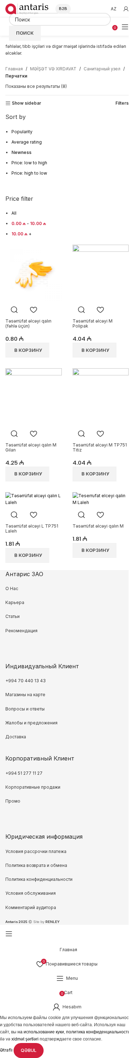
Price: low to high (29, 162)
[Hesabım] (126, 9)
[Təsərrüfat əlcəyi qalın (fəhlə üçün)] (33, 272)
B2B (63, 8)
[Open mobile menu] (125, 27)
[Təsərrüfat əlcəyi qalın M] (101, 498)
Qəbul (28, 1050)
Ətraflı (7, 1050)
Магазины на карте (25, 694)
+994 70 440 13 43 (25, 680)
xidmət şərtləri (25, 1039)
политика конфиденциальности (98, 1031)
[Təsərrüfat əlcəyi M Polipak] (101, 272)
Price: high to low (29, 173)
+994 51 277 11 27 (24, 773)
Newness (21, 152)
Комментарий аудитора (30, 907)
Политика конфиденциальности (39, 879)
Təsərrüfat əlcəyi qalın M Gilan (30, 447)
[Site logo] (26, 8)
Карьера (14, 602)
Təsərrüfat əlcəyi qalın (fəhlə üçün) (28, 323)
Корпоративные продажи (32, 787)
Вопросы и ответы (25, 709)
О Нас (11, 588)
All (13, 213)
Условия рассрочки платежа (35, 851)
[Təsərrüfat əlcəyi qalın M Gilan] (33, 396)
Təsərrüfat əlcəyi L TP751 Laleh (31, 528)
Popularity (22, 131)
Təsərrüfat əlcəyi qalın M (98, 526)
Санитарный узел (102, 68)
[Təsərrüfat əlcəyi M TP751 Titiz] (101, 396)
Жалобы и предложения (31, 722)
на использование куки (41, 1031)
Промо (12, 801)
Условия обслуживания (31, 893)
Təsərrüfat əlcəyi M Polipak (93, 323)
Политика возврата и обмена (36, 865)
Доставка (15, 736)
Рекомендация (21, 630)
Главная (14, 68)
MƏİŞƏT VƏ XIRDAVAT (53, 68)
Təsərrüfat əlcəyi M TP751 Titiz (100, 447)
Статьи (12, 616)
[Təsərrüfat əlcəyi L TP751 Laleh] (33, 498)
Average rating (26, 142)
